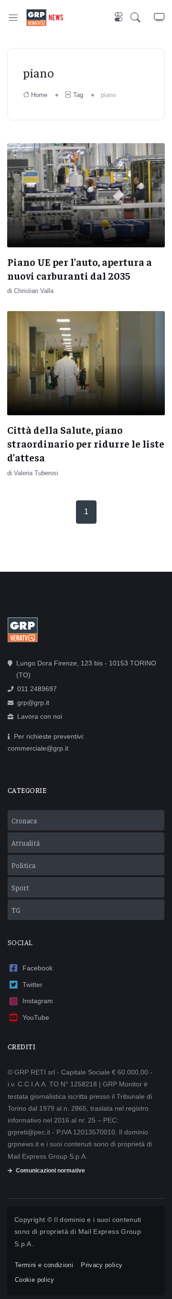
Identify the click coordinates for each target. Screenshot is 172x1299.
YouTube (35, 1017)
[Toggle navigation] (13, 17)
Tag (78, 94)
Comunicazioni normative (50, 1170)
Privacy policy (101, 1265)
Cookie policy (34, 1279)
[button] (142, 17)
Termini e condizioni (44, 1265)
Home (39, 94)
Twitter (32, 984)
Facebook (37, 968)
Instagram (37, 1001)
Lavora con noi (39, 716)
